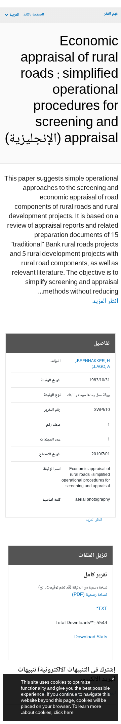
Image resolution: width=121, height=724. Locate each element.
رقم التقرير (52, 410)
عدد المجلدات (50, 440)
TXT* (101, 609)
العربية (14, 14)
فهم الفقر (111, 13)
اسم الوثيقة (52, 469)
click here (64, 713)
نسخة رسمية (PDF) (89, 595)
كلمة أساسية (51, 500)
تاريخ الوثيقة (51, 380)
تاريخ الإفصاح (50, 454)
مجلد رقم (53, 425)
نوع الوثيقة (52, 395)
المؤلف (55, 361)
